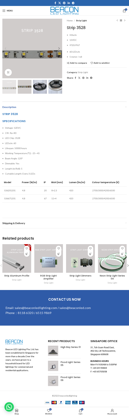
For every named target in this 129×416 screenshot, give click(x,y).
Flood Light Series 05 (70, 364)
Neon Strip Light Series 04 (112, 277)
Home (70, 20)
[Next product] (125, 20)
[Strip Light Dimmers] (80, 258)
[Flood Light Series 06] (53, 381)
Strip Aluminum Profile (16, 275)
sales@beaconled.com (75, 308)
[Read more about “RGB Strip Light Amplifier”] (58, 254)
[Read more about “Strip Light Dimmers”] (90, 254)
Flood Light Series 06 (70, 379)
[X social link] (59, 3)
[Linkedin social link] (69, 3)
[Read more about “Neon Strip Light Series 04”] (122, 254)
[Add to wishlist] (27, 248)
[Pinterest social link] (64, 3)
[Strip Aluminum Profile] (16, 258)
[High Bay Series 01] (53, 351)
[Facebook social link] (55, 3)
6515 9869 (44, 313)
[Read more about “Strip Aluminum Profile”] (27, 254)
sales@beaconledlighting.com (36, 308)
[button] (5, 48)
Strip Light (81, 20)
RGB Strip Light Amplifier (48, 277)
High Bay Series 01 (71, 347)
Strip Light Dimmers (80, 275)
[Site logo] (64, 10)
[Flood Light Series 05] (53, 366)
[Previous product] (117, 20)
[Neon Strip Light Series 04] (112, 258)
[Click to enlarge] (8, 72)
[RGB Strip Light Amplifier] (48, 258)
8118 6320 (26, 313)
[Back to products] (121, 20)
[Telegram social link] (73, 3)
